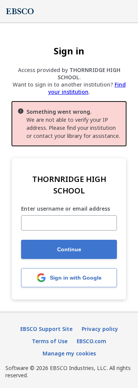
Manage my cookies (69, 353)
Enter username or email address (65, 209)
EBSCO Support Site (46, 328)
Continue (69, 249)
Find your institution (87, 88)
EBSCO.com (91, 341)
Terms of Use (49, 341)
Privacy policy (100, 328)
